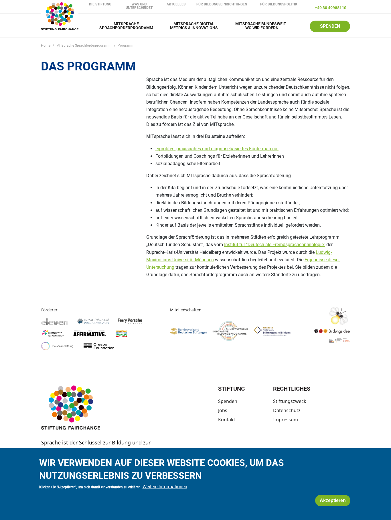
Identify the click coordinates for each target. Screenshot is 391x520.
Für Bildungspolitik (278, 4)
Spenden (330, 26)
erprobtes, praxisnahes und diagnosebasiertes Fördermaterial (217, 148)
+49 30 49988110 (330, 7)
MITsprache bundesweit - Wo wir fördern (262, 25)
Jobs (222, 410)
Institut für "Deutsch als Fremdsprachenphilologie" (274, 244)
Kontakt (226, 419)
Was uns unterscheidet (139, 6)
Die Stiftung (100, 4)
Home (45, 46)
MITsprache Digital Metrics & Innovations (194, 25)
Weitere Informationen (165, 487)
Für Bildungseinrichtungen (221, 4)
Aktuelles (176, 4)
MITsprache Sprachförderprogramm (126, 25)
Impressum (285, 419)
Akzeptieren (333, 500)
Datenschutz (287, 410)
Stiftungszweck (289, 401)
